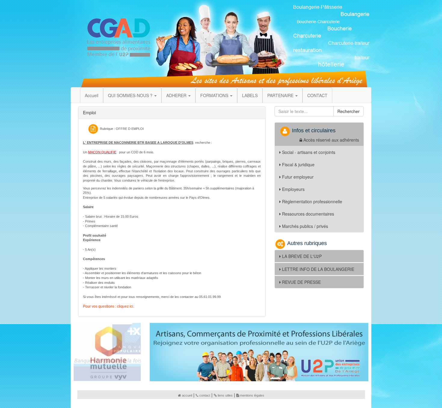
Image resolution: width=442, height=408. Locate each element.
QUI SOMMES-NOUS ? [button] (131, 95)
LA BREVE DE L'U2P (302, 256)
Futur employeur (298, 177)
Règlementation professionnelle (312, 201)
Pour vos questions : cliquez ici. (108, 306)
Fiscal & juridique (298, 164)
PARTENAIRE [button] (281, 95)
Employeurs (293, 189)
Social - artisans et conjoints (308, 152)
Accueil (91, 95)
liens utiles (225, 395)
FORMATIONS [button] (214, 95)
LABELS (250, 95)
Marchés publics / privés (305, 226)
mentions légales (252, 395)
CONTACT (317, 95)
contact (204, 395)
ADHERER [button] (177, 95)
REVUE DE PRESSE (301, 282)
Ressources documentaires (308, 214)
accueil (187, 395)
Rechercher (348, 111)
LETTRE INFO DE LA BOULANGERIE (318, 269)
